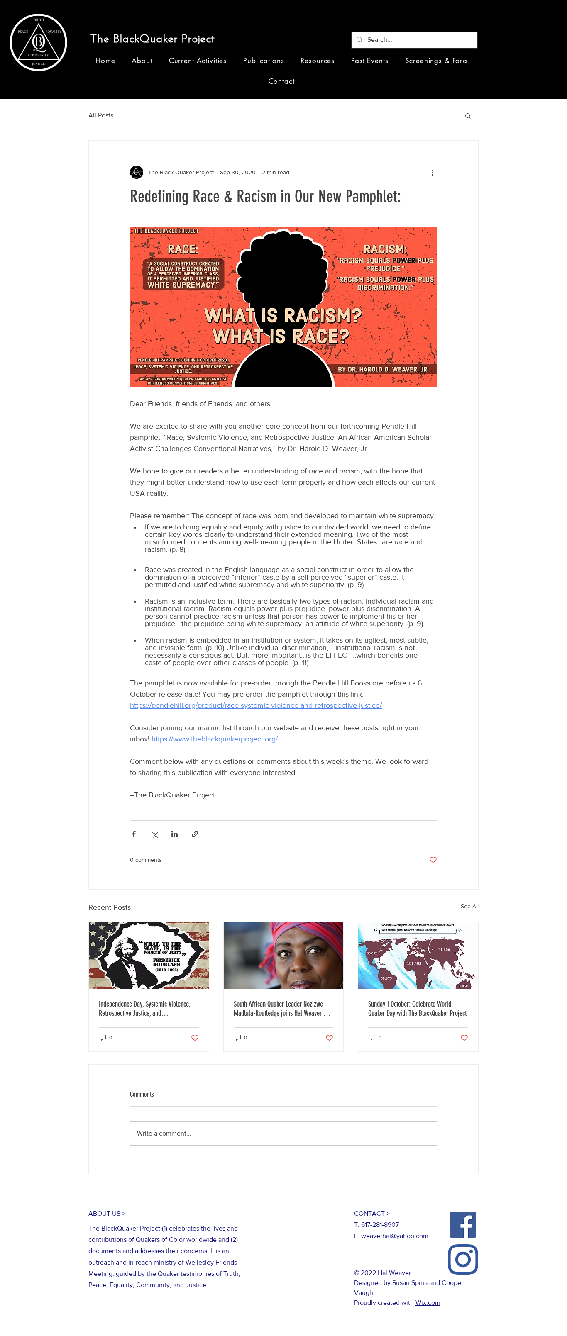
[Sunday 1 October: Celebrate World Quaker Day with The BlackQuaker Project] (418, 955)
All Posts (100, 115)
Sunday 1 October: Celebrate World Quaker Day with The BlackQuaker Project (417, 1009)
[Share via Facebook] (134, 834)
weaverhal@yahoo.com (394, 1235)
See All (470, 906)
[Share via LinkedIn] (174, 834)
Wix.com (427, 1302)
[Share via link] (195, 834)
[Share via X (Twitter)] (154, 834)
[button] (156, 40)
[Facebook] (463, 1225)
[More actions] (432, 172)
